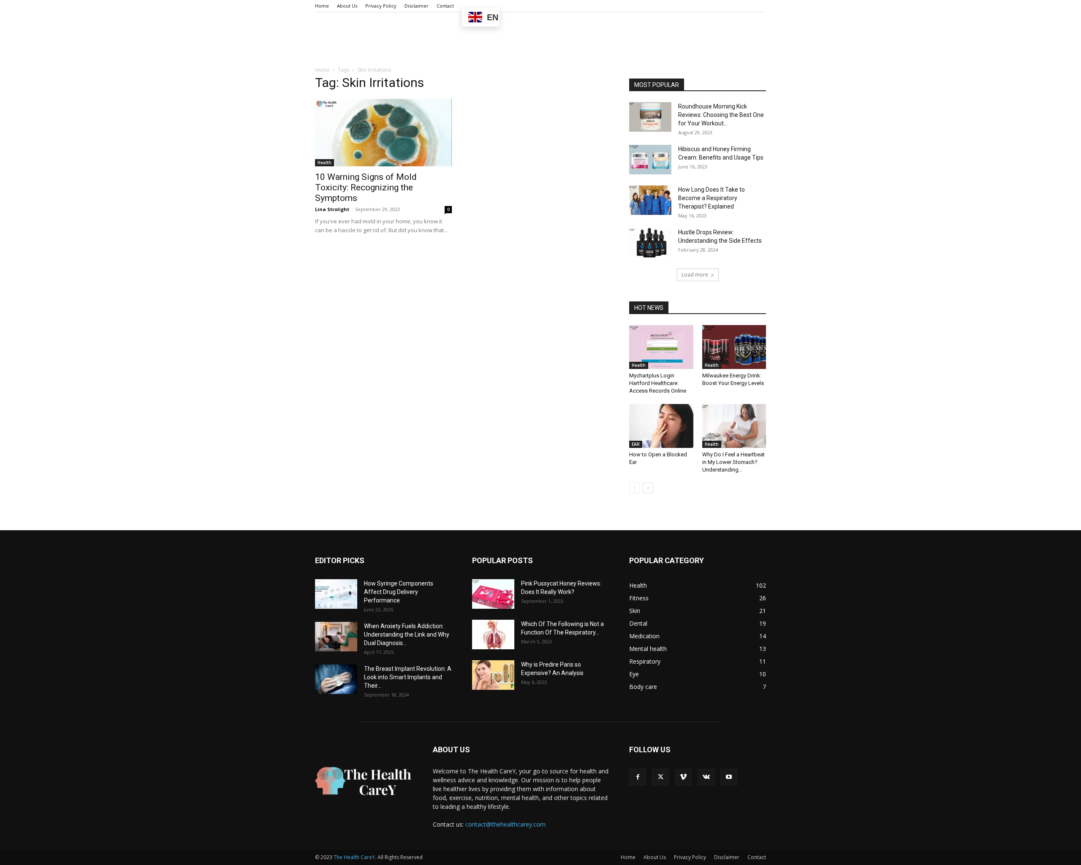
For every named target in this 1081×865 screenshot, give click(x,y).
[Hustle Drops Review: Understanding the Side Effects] (650, 243)
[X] (660, 777)
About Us (347, 6)
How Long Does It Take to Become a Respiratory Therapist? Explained (711, 198)
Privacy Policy (381, 6)
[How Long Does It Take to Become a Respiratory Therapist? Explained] (650, 200)
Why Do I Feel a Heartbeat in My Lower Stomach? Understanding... (733, 462)
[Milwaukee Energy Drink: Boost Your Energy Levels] (734, 347)
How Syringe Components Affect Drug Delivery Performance (398, 592)
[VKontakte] (706, 777)
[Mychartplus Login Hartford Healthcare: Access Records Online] (661, 347)
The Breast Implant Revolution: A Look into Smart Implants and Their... (407, 677)
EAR (636, 444)
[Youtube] (728, 777)
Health (324, 162)
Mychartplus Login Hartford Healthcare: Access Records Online (657, 383)
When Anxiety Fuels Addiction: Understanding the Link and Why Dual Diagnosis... (406, 634)
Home (322, 6)
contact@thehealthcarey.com (505, 824)
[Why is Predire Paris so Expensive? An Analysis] (493, 675)
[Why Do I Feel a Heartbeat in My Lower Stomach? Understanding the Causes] (734, 426)
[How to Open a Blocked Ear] (661, 426)
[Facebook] (637, 777)
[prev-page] (634, 488)
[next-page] (648, 488)
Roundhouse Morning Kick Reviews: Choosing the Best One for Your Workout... (721, 115)
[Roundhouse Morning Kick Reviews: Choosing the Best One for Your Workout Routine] (650, 117)
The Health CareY (354, 857)
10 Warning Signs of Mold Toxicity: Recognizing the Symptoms (366, 187)
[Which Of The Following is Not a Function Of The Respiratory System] (493, 634)
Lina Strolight (332, 209)
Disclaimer (417, 6)
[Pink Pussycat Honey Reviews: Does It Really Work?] (493, 594)
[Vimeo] (683, 777)
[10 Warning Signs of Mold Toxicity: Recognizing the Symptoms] (383, 132)
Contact (445, 6)
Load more (695, 274)
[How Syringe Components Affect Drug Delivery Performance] (336, 594)
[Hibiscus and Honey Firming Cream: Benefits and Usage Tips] (650, 159)
